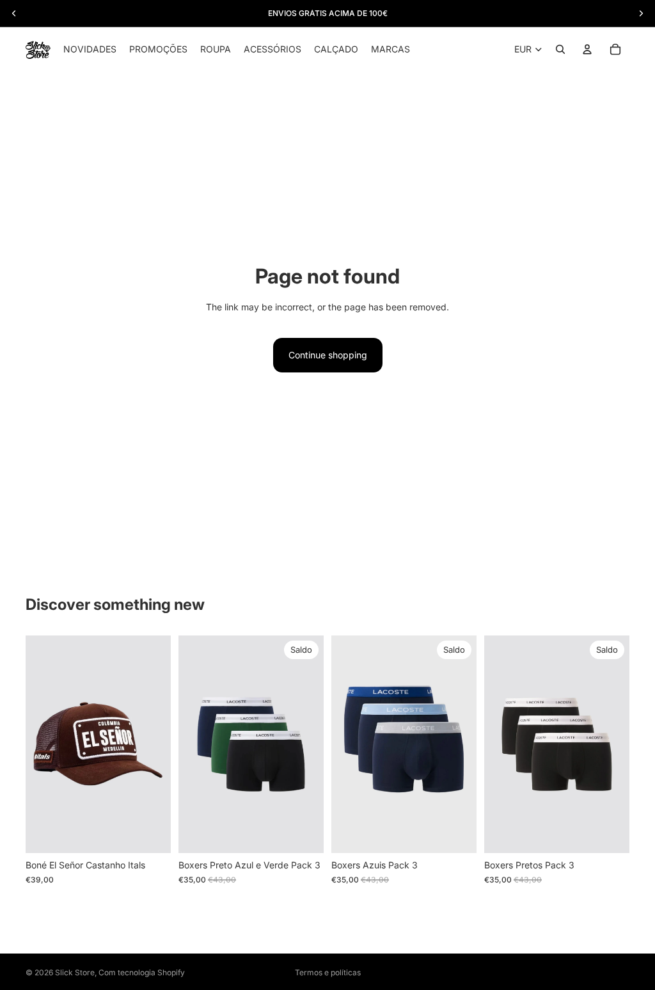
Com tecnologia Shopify (142, 972)
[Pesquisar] (560, 49)
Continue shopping (327, 354)
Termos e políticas (328, 972)
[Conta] (587, 49)
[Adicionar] (150, 833)
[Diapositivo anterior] (192, 744)
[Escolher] (303, 833)
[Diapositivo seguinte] (310, 744)
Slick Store (75, 972)
